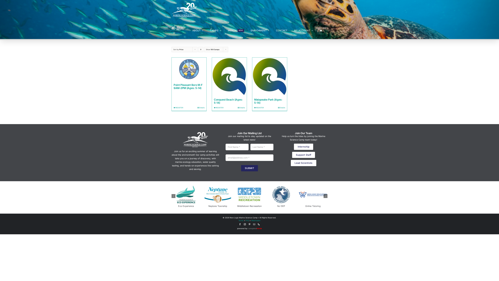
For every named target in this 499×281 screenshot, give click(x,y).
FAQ (247, 220)
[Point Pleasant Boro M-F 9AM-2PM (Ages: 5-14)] (189, 69)
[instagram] (245, 224)
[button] (173, 196)
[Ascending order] (200, 49)
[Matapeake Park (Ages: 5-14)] (269, 76)
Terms (241, 220)
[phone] (259, 224)
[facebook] (240, 224)
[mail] (254, 224)
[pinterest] (249, 224)
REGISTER (179, 108)
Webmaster (256, 220)
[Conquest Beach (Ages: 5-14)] (229, 76)
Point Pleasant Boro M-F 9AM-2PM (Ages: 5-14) (188, 86)
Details (202, 108)
